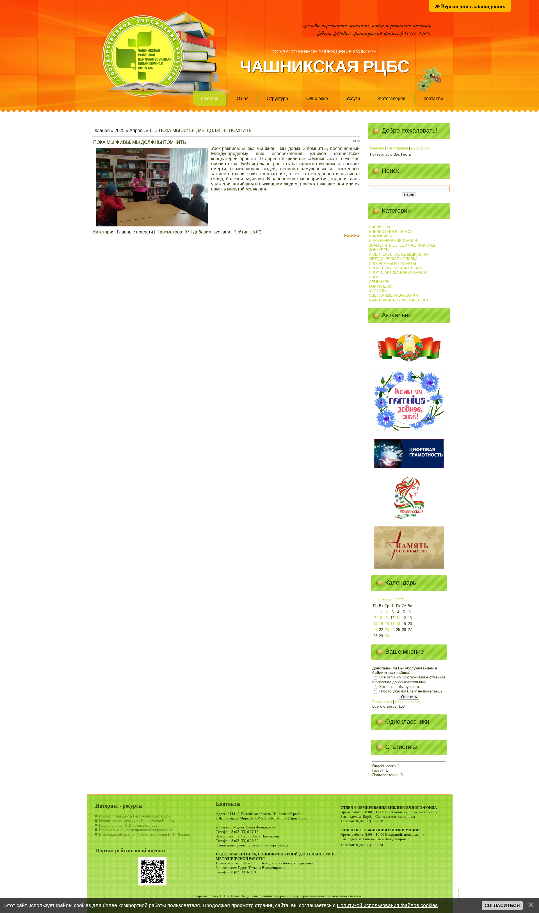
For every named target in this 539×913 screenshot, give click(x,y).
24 (392, 630)
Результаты (382, 702)
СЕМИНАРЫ (379, 282)
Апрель (137, 130)
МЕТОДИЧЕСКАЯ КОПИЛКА (393, 259)
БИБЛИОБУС (380, 227)
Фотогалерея (391, 98)
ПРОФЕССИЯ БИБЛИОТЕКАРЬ (396, 268)
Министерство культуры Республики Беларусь (139, 821)
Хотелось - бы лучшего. (399, 687)
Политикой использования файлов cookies (387, 905)
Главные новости (135, 232)
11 (151, 130)
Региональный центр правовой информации (136, 830)
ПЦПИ (374, 277)
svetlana (221, 232)
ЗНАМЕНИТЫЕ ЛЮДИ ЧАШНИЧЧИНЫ (402, 245)
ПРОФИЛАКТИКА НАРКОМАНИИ (397, 273)
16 (387, 624)
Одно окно (317, 98)
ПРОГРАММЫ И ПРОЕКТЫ (392, 264)
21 (375, 630)
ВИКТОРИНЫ (380, 236)
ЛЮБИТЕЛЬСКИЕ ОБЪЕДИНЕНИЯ (399, 254)
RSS (426, 148)
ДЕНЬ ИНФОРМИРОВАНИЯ (393, 241)
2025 (120, 130)
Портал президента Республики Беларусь (134, 816)
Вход (415, 148)
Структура (277, 98)
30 (387, 636)
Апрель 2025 (392, 600)
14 (375, 624)
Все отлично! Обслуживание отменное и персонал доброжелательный (408, 679)
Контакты (433, 98)
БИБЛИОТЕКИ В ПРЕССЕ (391, 232)
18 (398, 624)
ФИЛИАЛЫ (378, 291)
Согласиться (502, 905)
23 (387, 630)
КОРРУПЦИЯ (380, 286)
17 (392, 624)
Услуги (353, 98)
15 (381, 624)
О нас (242, 98)
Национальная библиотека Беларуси (130, 825)
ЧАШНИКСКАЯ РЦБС (324, 66)
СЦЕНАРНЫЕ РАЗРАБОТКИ (393, 295)
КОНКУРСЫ (379, 250)
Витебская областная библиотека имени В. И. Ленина (144, 834)
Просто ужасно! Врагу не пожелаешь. (411, 691)
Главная (209, 98)
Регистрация (397, 148)
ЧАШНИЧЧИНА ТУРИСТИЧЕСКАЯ (398, 300)
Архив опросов (407, 702)
